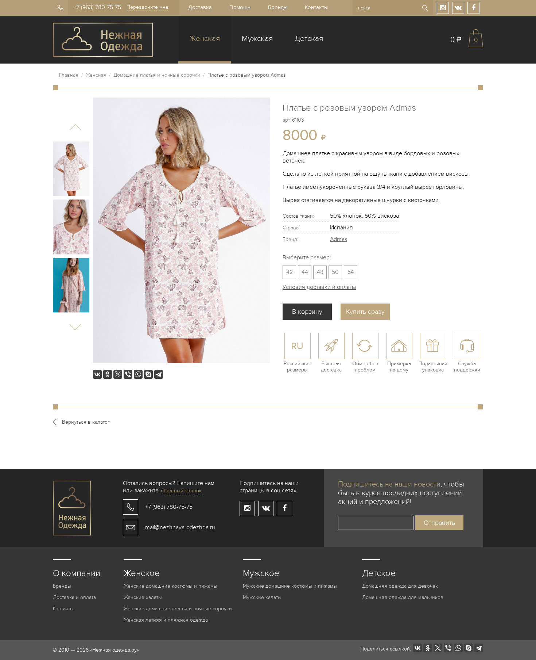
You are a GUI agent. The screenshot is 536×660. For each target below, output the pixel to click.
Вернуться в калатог (86, 422)
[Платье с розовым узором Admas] (71, 168)
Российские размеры (297, 366)
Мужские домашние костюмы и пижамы (290, 586)
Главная (68, 75)
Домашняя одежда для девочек (400, 586)
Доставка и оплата (74, 597)
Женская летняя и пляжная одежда (166, 620)
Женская (204, 38)
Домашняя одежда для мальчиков (402, 597)
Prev (75, 127)
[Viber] (128, 374)
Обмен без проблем (365, 366)
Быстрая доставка (331, 366)
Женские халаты (143, 597)
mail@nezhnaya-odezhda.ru (180, 527)
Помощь (239, 7)
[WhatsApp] (138, 374)
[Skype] (148, 374)
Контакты (316, 7)
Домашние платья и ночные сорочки (156, 75)
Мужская (257, 38)
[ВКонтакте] (97, 374)
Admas (338, 239)
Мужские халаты (262, 597)
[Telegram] (158, 374)
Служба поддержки (467, 366)
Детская (309, 38)
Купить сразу (365, 312)
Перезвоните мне (147, 7)
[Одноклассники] (107, 374)
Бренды (277, 7)
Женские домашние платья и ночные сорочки (178, 609)
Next (75, 327)
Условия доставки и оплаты (319, 287)
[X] (117, 374)
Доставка (200, 7)
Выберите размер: (307, 257)
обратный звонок (181, 491)
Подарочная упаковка (433, 366)
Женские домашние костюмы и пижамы (170, 586)
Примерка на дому (399, 366)
